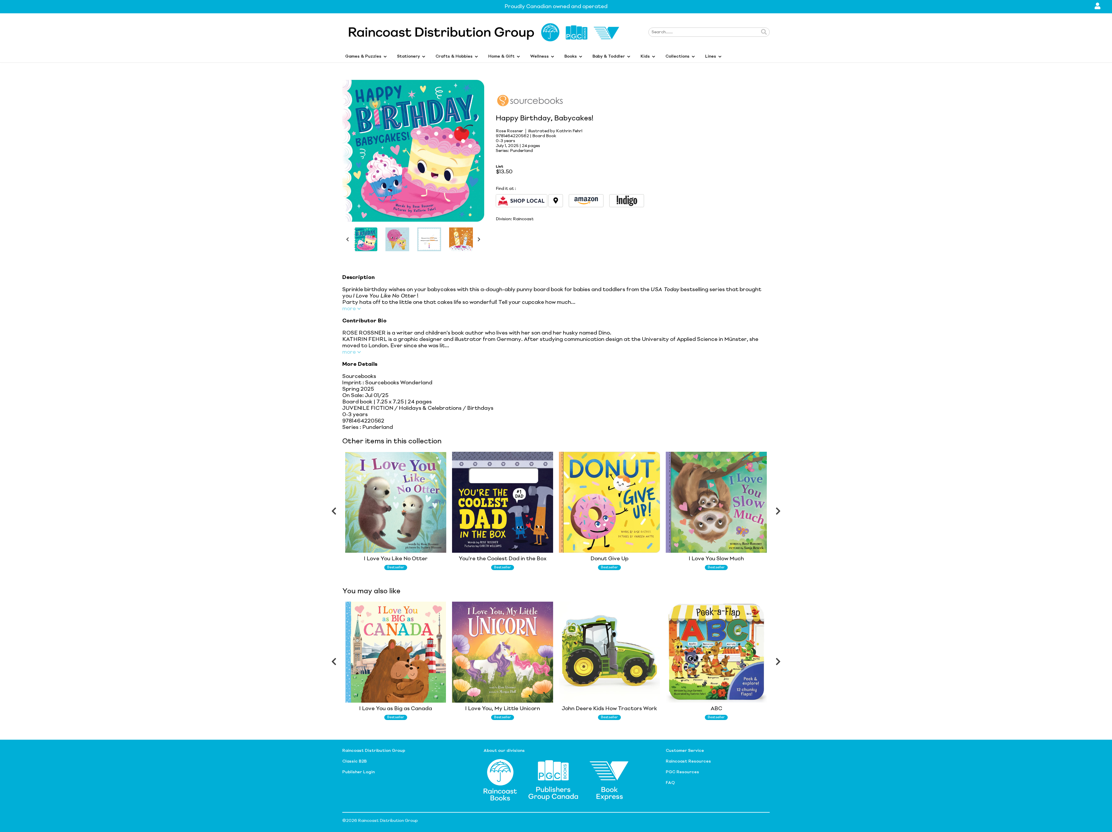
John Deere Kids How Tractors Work (609, 708)
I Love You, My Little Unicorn (502, 708)
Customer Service (685, 751)
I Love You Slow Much (716, 558)
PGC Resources (682, 772)
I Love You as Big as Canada (395, 708)
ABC (716, 708)
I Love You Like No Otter (396, 558)
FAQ (670, 783)
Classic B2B (354, 761)
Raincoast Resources (688, 761)
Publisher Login (358, 772)
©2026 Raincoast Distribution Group (380, 821)
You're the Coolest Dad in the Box (502, 558)
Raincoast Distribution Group (373, 751)
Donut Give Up (609, 558)
